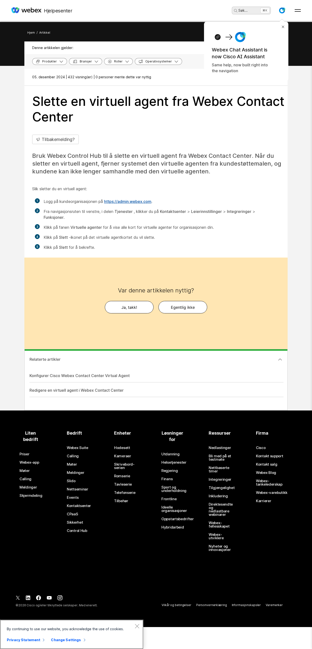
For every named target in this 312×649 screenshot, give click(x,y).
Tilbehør (121, 501)
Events (72, 497)
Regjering (169, 470)
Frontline (168, 499)
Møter (25, 470)
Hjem (31, 32)
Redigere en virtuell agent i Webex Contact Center (76, 390)
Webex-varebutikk (271, 492)
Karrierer (263, 501)
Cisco (261, 447)
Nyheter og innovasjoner (220, 548)
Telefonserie (124, 492)
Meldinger (28, 487)
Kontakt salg (266, 464)
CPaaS (72, 514)
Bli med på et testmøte (220, 457)
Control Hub (77, 530)
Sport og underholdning (173, 489)
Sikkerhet (75, 522)
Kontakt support (269, 456)
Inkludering (218, 496)
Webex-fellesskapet (219, 524)
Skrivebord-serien (124, 466)
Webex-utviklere (216, 536)
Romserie (122, 476)
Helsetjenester (173, 462)
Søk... (243, 10)
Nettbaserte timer (219, 469)
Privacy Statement (23, 640)
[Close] (137, 626)
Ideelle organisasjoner (174, 509)
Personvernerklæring (211, 605)
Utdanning (170, 454)
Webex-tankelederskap (269, 482)
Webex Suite (77, 447)
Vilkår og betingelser (176, 605)
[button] (282, 10)
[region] (71, 634)
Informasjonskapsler (246, 605)
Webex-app (29, 462)
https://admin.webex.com (127, 201)
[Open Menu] (297, 10)
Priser (24, 454)
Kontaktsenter (79, 506)
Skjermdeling (31, 495)
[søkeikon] (235, 10)
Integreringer (220, 479)
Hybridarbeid (172, 527)
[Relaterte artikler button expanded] (280, 359)
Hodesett (122, 447)
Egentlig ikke (183, 307)
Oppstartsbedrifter (177, 519)
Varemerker (274, 605)
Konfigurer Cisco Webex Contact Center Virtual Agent (79, 375)
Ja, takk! (129, 307)
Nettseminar (77, 489)
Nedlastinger (220, 447)
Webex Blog (266, 472)
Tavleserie (123, 484)
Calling (25, 479)
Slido (71, 481)
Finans (167, 479)
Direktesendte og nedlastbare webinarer (221, 509)
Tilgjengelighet (222, 487)
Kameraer (122, 456)
